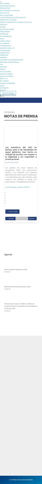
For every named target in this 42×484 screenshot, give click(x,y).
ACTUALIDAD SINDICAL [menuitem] (7, 6)
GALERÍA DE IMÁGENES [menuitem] (7, 83)
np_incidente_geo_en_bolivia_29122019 (17, 187)
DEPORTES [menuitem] (3, 25)
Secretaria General (11, 451)
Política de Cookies (11, 418)
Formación (8, 389)
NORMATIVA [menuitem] (4, 55)
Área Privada (8, 93)
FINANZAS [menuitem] (3, 57)
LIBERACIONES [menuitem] (5, 53)
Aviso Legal (8, 414)
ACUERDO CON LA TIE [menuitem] (7, 48)
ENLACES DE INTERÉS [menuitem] (7, 29)
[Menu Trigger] (1, 1)
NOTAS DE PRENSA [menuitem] (6, 74)
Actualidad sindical (11, 427)
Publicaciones (9, 434)
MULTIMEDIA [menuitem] (4, 81)
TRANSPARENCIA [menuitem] (5, 46)
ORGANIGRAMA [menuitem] (5, 50)
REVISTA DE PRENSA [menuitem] (6, 76)
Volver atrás (12, 211)
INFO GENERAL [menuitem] (5, 3)
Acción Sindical (9, 455)
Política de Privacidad (12, 410)
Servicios (7, 393)
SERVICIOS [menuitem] (3, 67)
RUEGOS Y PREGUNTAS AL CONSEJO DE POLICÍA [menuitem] (16, 22)
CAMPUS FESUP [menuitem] (5, 41)
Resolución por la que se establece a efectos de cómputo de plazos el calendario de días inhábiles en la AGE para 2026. (21, 306)
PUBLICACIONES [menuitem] (5, 71)
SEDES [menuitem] (2, 86)
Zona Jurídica (9, 431)
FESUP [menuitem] (2, 39)
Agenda (7, 397)
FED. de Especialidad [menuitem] (6, 15)
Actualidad (8, 385)
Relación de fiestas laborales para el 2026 (17, 287)
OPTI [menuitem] (1, 64)
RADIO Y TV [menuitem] (4, 78)
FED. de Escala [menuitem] (4, 13)
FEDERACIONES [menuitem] (5, 8)
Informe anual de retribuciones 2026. (15, 269)
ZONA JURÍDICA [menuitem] (5, 32)
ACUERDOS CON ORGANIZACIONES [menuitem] (11, 60)
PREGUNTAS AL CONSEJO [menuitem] (8, 20)
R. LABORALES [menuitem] (4, 43)
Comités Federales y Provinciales (16, 438)
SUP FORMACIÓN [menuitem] (5, 36)
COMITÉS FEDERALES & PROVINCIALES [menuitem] (12, 18)
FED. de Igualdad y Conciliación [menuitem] (10, 10)
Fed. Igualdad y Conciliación (14, 442)
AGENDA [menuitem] (3, 27)
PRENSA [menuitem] (2, 69)
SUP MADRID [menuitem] (4, 88)
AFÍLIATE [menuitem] (3, 90)
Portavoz (7, 459)
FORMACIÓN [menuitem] (4, 34)
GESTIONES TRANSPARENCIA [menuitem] (9, 62)
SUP (9, 162)
